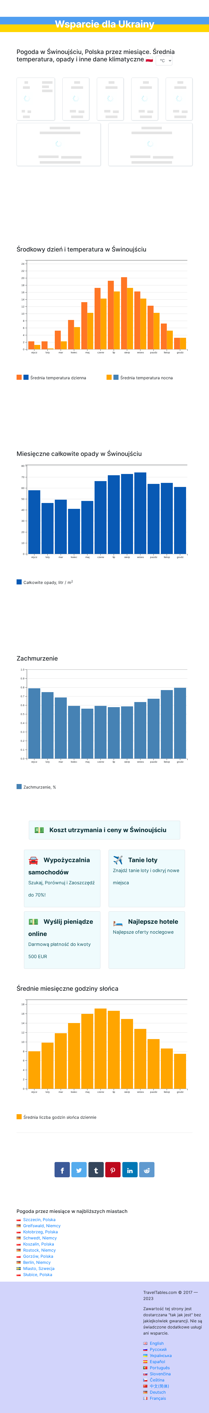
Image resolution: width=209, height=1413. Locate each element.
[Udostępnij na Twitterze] (79, 1169)
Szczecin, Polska (39, 1219)
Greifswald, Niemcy (42, 1225)
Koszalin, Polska (38, 1244)
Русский (158, 1349)
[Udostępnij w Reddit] (146, 1169)
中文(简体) (159, 1386)
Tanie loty (143, 860)
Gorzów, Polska (38, 1256)
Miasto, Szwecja (39, 1268)
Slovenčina (160, 1373)
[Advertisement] (104, 213)
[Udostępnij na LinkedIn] (130, 1169)
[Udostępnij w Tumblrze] (96, 1169)
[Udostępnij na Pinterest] (113, 1169)
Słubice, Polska (37, 1274)
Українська (160, 1355)
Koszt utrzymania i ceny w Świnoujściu (107, 830)
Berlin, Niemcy (37, 1262)
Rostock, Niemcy (39, 1250)
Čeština (156, 1379)
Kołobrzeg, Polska (40, 1231)
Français (157, 1398)
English (156, 1343)
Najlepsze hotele (153, 921)
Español (157, 1361)
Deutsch (157, 1392)
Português (159, 1367)
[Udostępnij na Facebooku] (62, 1169)
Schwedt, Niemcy (40, 1237)
